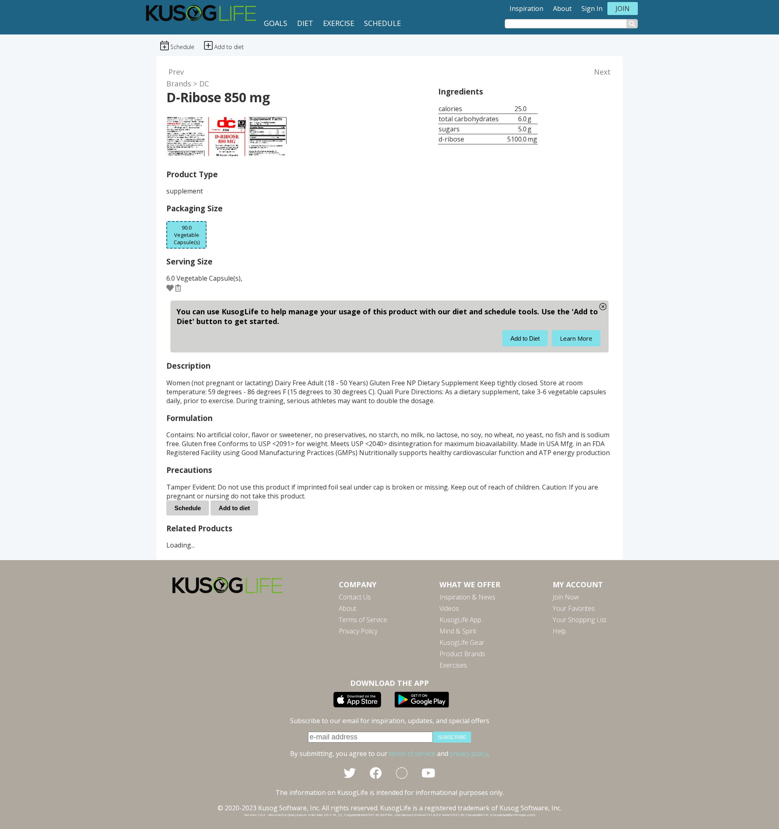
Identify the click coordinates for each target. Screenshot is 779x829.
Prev (176, 72)
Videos (449, 608)
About (562, 8)
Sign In (592, 8)
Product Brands (462, 653)
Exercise (338, 23)
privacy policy (469, 753)
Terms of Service (363, 619)
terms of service (412, 753)
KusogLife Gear (461, 642)
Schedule (382, 23)
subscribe (452, 737)
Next (602, 72)
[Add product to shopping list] (178, 287)
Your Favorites (574, 608)
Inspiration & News (467, 597)
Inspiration (526, 8)
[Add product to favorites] (170, 287)
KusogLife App (460, 619)
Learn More (576, 338)
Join (622, 8)
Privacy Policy (358, 631)
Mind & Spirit (457, 631)
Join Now (566, 597)
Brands (178, 83)
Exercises (453, 665)
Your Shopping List (580, 619)
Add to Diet (525, 338)
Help (559, 631)
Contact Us (355, 597)
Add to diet (234, 508)
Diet (305, 23)
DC (204, 83)
